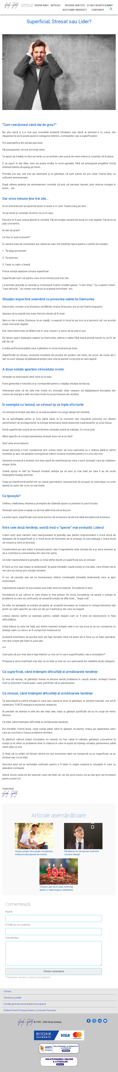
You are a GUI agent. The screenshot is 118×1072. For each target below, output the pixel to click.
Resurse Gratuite (75, 5)
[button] (111, 9)
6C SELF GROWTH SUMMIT (100, 5)
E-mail (17, 924)
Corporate (98, 10)
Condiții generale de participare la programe (25, 1004)
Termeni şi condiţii (12, 997)
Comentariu (12, 937)
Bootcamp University (75, 10)
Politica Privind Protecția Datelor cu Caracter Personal (29, 1010)
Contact (7, 991)
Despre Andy (42, 5)
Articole (56, 5)
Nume (8, 911)
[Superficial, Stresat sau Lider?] (59, 74)
